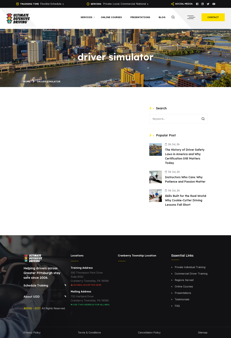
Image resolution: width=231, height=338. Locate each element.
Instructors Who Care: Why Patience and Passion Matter (185, 179)
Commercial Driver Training (191, 273)
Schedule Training (36, 285)
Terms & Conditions (89, 332)
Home (28, 81)
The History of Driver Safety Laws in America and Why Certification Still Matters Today (184, 156)
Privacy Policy (32, 332)
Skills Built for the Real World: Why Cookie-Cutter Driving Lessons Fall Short (185, 200)
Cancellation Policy (149, 332)
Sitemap (202, 332)
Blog (162, 17)
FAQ (177, 305)
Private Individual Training (190, 267)
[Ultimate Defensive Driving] (18, 18)
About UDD (32, 296)
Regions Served (184, 280)
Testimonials (182, 299)
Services (86, 17)
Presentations (140, 17)
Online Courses (111, 17)
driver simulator (48, 81)
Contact (213, 17)
